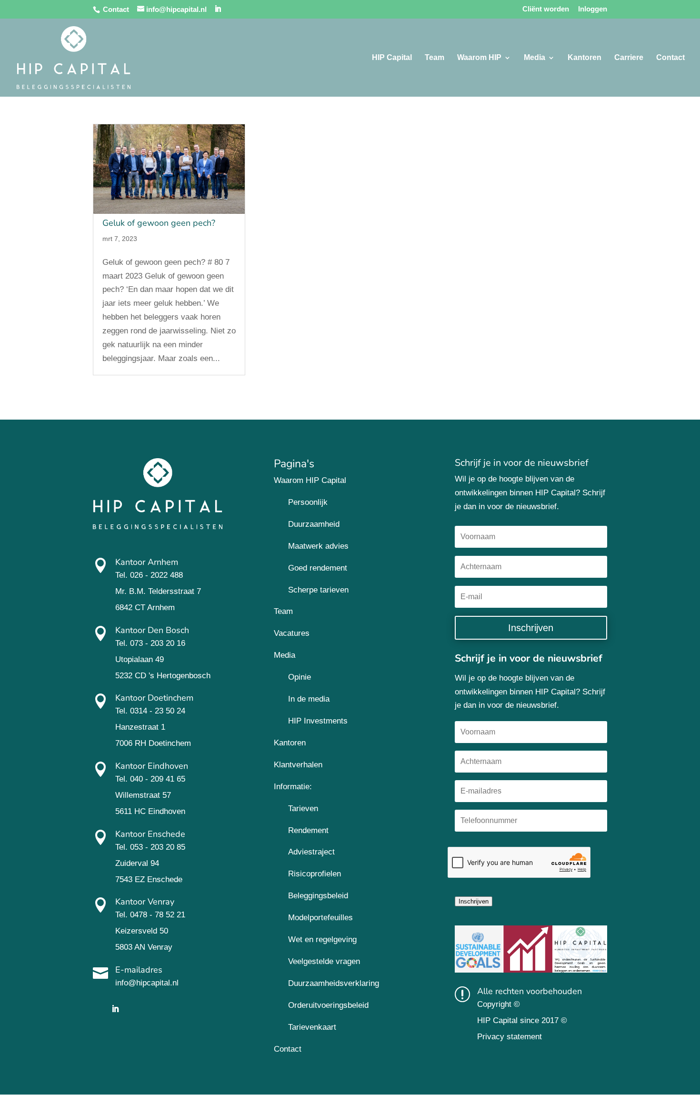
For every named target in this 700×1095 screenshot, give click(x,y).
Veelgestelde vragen (324, 961)
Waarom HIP (479, 57)
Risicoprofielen (314, 873)
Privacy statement (509, 1036)
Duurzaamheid (314, 524)
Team (434, 57)
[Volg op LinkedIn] (115, 1008)
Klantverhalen (298, 764)
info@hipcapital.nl (147, 982)
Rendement (308, 830)
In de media (309, 698)
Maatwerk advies (318, 546)
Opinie (299, 677)
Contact (116, 9)
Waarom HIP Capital (310, 480)
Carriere (628, 57)
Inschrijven (474, 901)
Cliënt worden (545, 9)
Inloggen (592, 9)
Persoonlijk (308, 502)
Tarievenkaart (312, 1027)
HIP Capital (392, 57)
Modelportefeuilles (320, 917)
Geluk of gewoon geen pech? (158, 223)
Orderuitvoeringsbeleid (328, 1005)
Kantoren (584, 57)
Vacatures (292, 633)
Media (534, 57)
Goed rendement (317, 568)
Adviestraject (311, 851)
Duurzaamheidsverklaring (333, 983)
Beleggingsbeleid (318, 895)
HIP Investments (318, 720)
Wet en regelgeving (322, 939)
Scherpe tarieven (318, 589)
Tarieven (303, 808)
